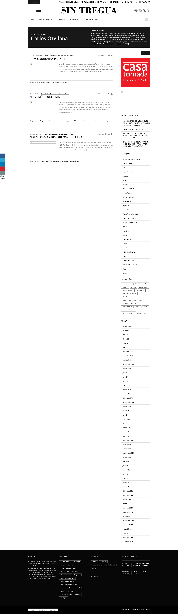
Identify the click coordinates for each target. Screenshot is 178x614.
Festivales (103, 561)
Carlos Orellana (43, 55)
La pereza (126, 205)
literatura (75, 571)
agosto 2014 (127, 499)
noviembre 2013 (128, 512)
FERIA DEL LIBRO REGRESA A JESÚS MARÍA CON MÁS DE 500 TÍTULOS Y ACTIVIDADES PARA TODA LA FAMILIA (136, 144)
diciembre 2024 (128, 398)
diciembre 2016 (128, 495)
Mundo (125, 227)
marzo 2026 (127, 343)
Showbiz (77, 594)
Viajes (124, 269)
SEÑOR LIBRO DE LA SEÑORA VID (121, 2)
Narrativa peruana (56, 82)
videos (125, 273)
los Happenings (63, 121)
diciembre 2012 (128, 525)
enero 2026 (126, 347)
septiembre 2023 (128, 453)
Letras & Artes (53, 55)
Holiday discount (97, 565)
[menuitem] (32, 20)
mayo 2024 (126, 419)
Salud (124, 256)
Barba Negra (40, 121)
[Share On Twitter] (2, 160)
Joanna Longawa (128, 197)
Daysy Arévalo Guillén (129, 172)
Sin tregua (65, 82)
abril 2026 (126, 339)
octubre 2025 (127, 360)
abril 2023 (126, 474)
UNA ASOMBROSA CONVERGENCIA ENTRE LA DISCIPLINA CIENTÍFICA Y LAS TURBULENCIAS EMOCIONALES (136, 123)
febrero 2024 (127, 432)
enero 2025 (126, 394)
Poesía (71, 134)
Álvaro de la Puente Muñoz (131, 159)
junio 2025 (126, 377)
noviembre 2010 (128, 542)
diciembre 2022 (128, 491)
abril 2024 (126, 423)
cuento (48, 82)
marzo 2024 (127, 428)
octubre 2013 (127, 516)
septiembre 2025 (128, 364)
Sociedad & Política (129, 260)
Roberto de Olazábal (129, 252)
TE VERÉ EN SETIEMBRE (46, 97)
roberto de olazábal (66, 594)
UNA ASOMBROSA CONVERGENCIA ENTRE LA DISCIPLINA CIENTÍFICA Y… (83, 2)
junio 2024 (126, 415)
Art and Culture (65, 561)
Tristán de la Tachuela (130, 265)
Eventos (125, 184)
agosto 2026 (127, 326)
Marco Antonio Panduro (130, 214)
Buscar (145, 53)
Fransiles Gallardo (128, 189)
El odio (125, 180)
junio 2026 (126, 330)
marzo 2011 (127, 533)
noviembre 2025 (128, 356)
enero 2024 (126, 436)
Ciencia (125, 167)
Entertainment (65, 571)
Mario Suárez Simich (129, 218)
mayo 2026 (126, 335)
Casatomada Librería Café (68, 568)
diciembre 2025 (128, 351)
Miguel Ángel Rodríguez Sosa (69, 584)
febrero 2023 (127, 482)
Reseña (125, 248)
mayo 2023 (126, 470)
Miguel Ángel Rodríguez (67, 581)
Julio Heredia (127, 201)
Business (71, 565)
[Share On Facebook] (2, 156)
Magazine (77, 575)
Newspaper (72, 588)
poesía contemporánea (58, 161)
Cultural (94, 561)
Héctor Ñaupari (127, 193)
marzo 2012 (127, 529)
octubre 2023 (127, 449)
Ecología (125, 176)
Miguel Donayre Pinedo (130, 222)
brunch (63, 565)
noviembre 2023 (128, 444)
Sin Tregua (125, 565)
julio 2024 (126, 411)
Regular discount (110, 565)
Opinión (125, 235)
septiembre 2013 (128, 520)
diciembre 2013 (128, 508)
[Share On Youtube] (2, 169)
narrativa (63, 588)
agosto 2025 (127, 368)
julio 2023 (126, 461)
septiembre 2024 (128, 402)
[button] (29, 11)
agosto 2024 (127, 406)
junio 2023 (126, 466)
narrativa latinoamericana (76, 121)
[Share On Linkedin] (2, 164)
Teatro (94, 568)
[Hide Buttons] (2, 177)
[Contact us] (2, 173)
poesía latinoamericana (72, 161)
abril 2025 (126, 381)
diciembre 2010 (128, 537)
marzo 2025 (127, 385)
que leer (70, 591)
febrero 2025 (127, 390)
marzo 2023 (127, 478)
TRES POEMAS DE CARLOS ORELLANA (56, 137)
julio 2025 (126, 373)
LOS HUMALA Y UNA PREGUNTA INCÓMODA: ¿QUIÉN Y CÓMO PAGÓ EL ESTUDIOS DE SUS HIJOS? (135, 136)
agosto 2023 (127, 457)
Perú (80, 588)
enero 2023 (126, 487)
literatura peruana (66, 575)
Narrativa (60, 55)
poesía (48, 161)
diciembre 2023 (128, 440)
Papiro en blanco (69, 55)
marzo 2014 (127, 504)
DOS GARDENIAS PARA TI (47, 58)
